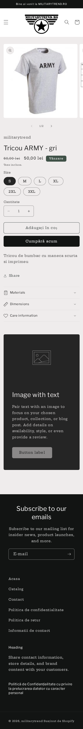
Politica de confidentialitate (36, 610)
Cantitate (12, 202)
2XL (12, 192)
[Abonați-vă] (69, 554)
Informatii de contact (29, 631)
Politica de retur (24, 620)
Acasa (14, 579)
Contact (16, 599)
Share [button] (14, 276)
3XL (31, 192)
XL (55, 181)
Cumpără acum (41, 241)
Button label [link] (32, 452)
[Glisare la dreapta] (51, 126)
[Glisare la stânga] (31, 126)
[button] (6, 22)
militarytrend (32, 721)
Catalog (16, 589)
